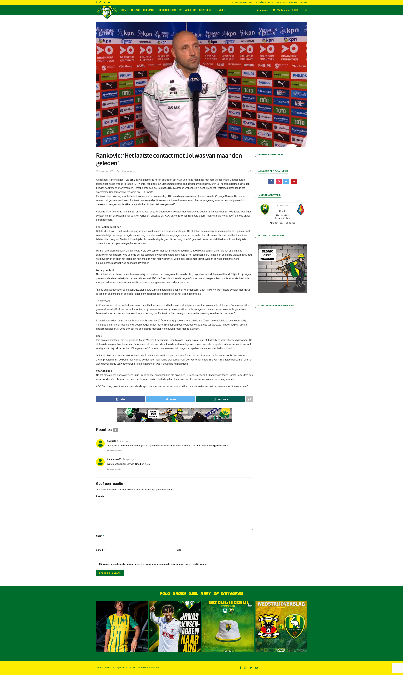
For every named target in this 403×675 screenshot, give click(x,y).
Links (220, 10)
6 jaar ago (124, 441)
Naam (100, 535)
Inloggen (263, 10)
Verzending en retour (263, 2)
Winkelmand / (287, 10)
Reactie (101, 496)
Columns (148, 10)
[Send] (220, 399)
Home (124, 10)
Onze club (205, 10)
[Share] (120, 399)
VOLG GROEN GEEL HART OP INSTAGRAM (201, 593)
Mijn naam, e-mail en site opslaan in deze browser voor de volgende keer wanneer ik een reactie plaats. (153, 564)
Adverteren (293, 2)
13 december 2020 (104, 171)
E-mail (100, 549)
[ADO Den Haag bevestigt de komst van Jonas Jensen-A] (122, 626)
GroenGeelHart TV (170, 10)
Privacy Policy (281, 2)
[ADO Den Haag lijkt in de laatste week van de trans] (175, 626)
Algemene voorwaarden (242, 2)
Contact (303, 2)
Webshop (190, 10)
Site (179, 550)
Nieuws (135, 10)
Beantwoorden (116, 451)
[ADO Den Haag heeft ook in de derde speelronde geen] (281, 626)
